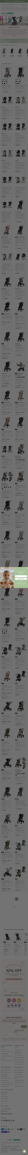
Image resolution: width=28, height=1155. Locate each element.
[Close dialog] (27, 568)
